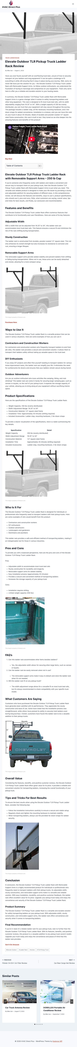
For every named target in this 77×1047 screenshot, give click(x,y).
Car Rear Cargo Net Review (64, 961)
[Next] (71, 1001)
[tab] (34, 1024)
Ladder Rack (23, 950)
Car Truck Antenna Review (17, 1008)
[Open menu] (73, 3)
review (32, 950)
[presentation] (19, 991)
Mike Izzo (10, 70)
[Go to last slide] (5, 1001)
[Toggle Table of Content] (39, 165)
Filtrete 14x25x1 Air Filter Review (14, 961)
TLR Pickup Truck (43, 950)
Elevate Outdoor (11, 950)
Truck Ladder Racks (12, 58)
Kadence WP (57, 1041)
